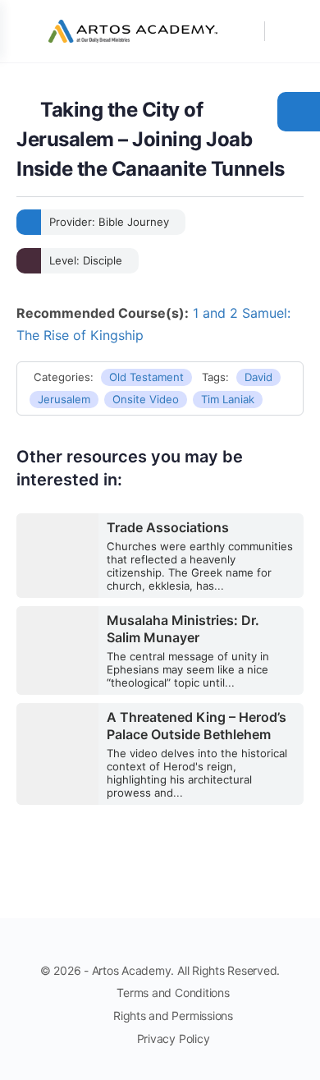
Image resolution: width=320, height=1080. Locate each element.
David (258, 377)
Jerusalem (64, 399)
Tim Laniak (227, 399)
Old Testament (146, 377)
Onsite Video (145, 399)
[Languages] (285, 31)
